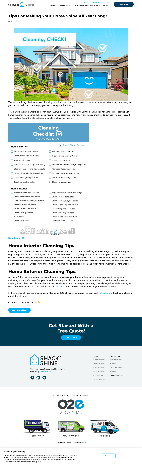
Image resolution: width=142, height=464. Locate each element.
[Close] (138, 456)
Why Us (53, 6)
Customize (108, 456)
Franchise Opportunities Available (71, 442)
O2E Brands (71, 406)
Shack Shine (22, 4)
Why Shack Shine (116, 359)
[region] (71, 456)
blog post (59, 287)
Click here (105, 293)
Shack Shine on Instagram (44, 378)
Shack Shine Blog (116, 367)
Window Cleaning (99, 359)
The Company (115, 356)
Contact (106, 6)
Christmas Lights (99, 379)
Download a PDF (16, 238)
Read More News (19, 310)
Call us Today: (91, 3)
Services (64, 6)
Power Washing (98, 367)
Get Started (71, 338)
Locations (95, 6)
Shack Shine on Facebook (32, 378)
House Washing (98, 371)
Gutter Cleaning (98, 363)
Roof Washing (98, 375)
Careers (113, 363)
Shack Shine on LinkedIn (38, 378)
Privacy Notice (37, 462)
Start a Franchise (80, 6)
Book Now (123, 4)
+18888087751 (104, 3)
